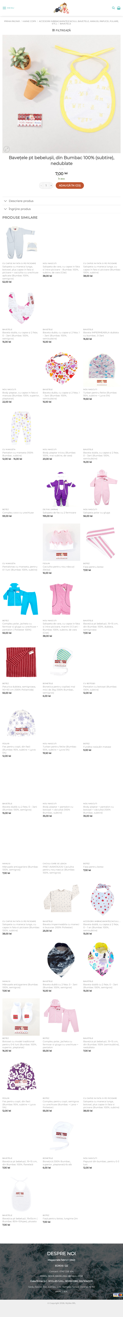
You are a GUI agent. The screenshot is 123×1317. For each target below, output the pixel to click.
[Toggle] (5, 201)
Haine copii (29, 21)
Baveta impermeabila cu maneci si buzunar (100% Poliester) (61, 926)
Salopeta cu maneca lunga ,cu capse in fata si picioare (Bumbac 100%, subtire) (101, 269)
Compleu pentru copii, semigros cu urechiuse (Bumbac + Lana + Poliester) (61, 1104)
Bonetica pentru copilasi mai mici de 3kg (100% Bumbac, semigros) (59, 689)
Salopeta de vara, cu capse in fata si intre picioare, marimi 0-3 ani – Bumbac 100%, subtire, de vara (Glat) (61, 628)
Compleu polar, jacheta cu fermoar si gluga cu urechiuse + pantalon (60, 1044)
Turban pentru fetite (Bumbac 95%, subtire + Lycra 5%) (100, 394)
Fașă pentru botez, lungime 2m (60, 1218)
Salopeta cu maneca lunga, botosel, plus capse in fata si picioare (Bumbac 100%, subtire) (101, 1104)
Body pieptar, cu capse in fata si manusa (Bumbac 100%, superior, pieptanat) (21, 395)
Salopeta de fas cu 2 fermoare (59, 512)
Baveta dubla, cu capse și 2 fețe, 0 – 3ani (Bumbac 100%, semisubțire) (101, 455)
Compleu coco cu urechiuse (18, 512)
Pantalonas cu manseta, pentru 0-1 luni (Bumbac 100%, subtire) (19, 568)
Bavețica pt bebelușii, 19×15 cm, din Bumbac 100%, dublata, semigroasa (100, 626)
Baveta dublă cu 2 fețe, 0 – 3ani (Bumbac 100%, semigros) (19, 808)
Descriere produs (21, 201)
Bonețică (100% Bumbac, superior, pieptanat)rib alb (57, 1163)
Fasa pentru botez (93, 566)
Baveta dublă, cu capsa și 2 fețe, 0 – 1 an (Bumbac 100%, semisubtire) (101, 927)
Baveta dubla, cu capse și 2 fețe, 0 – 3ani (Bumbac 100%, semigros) (20, 335)
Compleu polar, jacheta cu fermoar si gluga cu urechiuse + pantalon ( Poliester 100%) (20, 626)
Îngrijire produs (20, 209)
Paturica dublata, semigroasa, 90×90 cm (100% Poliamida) (19, 688)
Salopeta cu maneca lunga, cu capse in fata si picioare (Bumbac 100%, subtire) (21, 927)
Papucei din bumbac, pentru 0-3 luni (101, 1163)
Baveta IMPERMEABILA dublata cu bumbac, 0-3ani (101, 334)
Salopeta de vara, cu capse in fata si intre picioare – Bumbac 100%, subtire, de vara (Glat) (61, 269)
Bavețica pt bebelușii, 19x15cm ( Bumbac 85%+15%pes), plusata (19, 1220)
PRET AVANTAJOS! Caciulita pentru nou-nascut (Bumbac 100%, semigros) (59, 869)
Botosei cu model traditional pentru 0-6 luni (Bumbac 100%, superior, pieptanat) (19, 1044)
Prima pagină (12, 21)
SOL (66, 1291)
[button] (8, 8)
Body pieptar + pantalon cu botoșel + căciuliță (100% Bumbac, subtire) (58, 809)
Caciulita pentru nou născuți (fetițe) (58, 568)
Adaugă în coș (70, 185)
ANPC (58, 1291)
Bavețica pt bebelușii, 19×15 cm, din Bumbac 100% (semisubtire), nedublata (101, 1044)
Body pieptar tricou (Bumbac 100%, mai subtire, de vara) (59, 454)
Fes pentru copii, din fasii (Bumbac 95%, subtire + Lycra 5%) (19, 749)
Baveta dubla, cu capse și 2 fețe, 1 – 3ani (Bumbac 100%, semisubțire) (61, 335)
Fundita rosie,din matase (97, 746)
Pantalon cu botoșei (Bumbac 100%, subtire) (100, 688)
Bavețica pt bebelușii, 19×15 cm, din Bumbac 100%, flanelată (19, 1163)
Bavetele (65, 23)
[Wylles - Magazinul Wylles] (61, 8)
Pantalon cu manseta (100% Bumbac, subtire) (17, 454)
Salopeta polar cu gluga (96, 512)
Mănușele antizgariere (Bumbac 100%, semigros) (20, 868)
